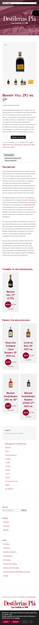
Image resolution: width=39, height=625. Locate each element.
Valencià (6, 526)
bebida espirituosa (10, 455)
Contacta (6, 548)
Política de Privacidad (11, 568)
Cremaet (7, 466)
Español (6, 522)
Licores (7, 474)
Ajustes (25, 622)
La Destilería (7, 556)
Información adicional (13, 158)
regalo (31, 142)
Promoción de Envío (11, 481)
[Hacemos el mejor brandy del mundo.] (19, 20)
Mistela (7, 477)
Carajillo (7, 462)
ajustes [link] (17, 618)
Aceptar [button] (6, 622)
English (5, 530)
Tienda (5, 576)
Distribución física (9, 552)
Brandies (8, 459)
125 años (6, 544)
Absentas (8, 447)
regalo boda (26, 144)
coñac (27, 142)
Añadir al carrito (18, 137)
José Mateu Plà (29, 205)
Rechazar (15, 622)
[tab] (9, 156)
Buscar (24, 510)
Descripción (9, 155)
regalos (12, 147)
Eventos (11, 142)
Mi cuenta (6, 560)
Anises (7, 451)
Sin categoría (9, 489)
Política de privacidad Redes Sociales (16, 572)
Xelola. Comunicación (28, 597)
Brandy (22, 142)
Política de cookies (10, 564)
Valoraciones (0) (10, 160)
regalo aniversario (7, 144)
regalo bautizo (18, 144)
